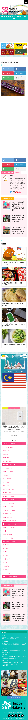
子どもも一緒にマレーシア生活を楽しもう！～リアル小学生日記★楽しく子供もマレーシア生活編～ (14, 644)
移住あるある (9, 468)
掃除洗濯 (8, 478)
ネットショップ (10, 496)
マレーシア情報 (10, 443)
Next (24, 424)
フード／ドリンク (10, 524)
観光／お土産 (9, 499)
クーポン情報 (9, 538)
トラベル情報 (9, 506)
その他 (8, 573)
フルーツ (8, 552)
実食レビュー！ (10, 541)
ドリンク (8, 544)
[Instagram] (9, 715)
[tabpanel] (14, 423)
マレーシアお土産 (10, 510)
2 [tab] (14, 440)
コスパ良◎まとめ (11, 576)
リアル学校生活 (10, 471)
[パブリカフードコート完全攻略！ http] (5, 691)
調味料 (7, 569)
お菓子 (7, 548)
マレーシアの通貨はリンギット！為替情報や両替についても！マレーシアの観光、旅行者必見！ (14, 427)
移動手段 (8, 513)
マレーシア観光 (9, 503)
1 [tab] (12, 440)
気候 (7, 450)
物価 (7, 457)
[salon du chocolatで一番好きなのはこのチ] (14, 674)
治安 (6, 454)
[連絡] (22, 715)
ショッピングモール (11, 520)
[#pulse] (22, 691)
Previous (3, 424)
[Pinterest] (19, 715)
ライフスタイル (10, 464)
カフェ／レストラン (11, 527)
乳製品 (7, 566)
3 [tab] (15, 440)
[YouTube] (15, 715)
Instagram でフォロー (15, 697)
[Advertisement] (14, 31)
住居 (6, 475)
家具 (7, 482)
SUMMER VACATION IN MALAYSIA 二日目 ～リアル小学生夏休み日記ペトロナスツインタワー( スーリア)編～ (14, 664)
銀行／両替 (9, 517)
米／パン (8, 559)
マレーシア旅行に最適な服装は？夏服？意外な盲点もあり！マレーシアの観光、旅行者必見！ (18, 206)
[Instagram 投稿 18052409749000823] (14, 691)
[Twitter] (12, 715)
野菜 (7, 555)
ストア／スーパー (10, 531)
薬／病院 (8, 492)
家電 (7, 485)
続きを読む (14, 435)
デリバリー (9, 534)
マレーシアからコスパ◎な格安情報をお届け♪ (14, 712)
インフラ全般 (9, 447)
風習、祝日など (9, 461)
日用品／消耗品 (10, 489)
